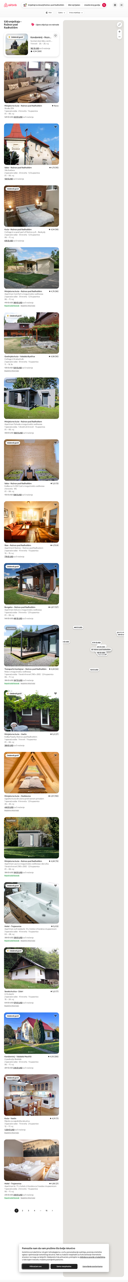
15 (46, 1210)
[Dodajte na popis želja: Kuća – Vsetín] (56, 1078)
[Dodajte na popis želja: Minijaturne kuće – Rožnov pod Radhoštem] (56, 381)
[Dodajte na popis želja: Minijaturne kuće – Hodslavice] (56, 755)
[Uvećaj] (119, 31)
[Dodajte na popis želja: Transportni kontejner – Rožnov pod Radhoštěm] (56, 628)
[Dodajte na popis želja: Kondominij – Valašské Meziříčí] (56, 1016)
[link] (11, 1211)
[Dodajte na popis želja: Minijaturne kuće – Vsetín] (56, 693)
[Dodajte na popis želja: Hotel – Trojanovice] (56, 885)
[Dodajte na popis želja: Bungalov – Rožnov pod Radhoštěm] (56, 566)
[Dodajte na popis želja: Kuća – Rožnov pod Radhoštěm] (56, 189)
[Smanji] (119, 36)
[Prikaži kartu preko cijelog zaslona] (119, 24)
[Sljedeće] (52, 1211)
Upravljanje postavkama (92, 1266)
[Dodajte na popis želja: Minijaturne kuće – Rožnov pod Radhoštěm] (56, 65)
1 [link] (16, 1210)
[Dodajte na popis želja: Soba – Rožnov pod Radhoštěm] (56, 443)
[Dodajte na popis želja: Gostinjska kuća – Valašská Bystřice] (56, 316)
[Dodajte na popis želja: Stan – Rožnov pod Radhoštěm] (56, 504)
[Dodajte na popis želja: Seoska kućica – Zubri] (56, 951)
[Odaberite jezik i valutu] (115, 5)
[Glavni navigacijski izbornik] (121, 5)
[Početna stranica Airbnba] (10, 5)
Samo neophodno (64, 1266)
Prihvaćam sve (36, 1266)
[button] (34, 48)
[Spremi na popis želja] (56, 36)
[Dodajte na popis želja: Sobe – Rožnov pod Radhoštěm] (56, 127)
